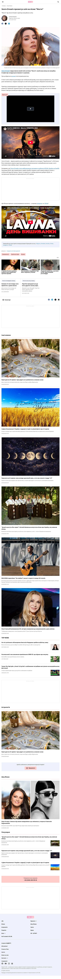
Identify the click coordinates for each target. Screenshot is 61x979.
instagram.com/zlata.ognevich (13, 251)
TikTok (46, 203)
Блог (2, 933)
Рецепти (3, 930)
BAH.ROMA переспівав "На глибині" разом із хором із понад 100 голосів (23, 578)
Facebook (43, 243)
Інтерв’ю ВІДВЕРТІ (6, 943)
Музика (23, 254)
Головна (4, 6)
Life (2, 921)
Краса (32, 930)
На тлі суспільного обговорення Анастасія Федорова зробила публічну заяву (24, 642)
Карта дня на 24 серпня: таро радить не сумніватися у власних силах (22, 380)
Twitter (51, 243)
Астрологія (4, 927)
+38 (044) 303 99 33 (30, 880)
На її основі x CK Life (6, 936)
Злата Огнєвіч (5, 71)
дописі (14, 76)
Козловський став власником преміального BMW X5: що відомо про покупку (24, 654)
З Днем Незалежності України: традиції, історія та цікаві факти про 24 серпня (25, 429)
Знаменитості (5, 254)
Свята (32, 927)
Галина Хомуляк (13, 16)
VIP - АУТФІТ (33, 933)
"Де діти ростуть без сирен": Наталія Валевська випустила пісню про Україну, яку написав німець (29, 528)
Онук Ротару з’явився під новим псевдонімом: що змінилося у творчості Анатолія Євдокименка (26, 822)
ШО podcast (4, 946)
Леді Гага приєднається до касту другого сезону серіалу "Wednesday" (30, 285)
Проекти (32, 921)
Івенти (3, 952)
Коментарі (7, 300)
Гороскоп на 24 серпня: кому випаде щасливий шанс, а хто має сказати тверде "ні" (26, 478)
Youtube (47, 243)
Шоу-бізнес (9, 6)
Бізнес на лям (4, 955)
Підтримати (32, 768)
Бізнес (3, 924)
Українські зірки (15, 254)
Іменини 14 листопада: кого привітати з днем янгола (10, 285)
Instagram (39, 203)
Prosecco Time (5, 949)
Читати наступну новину (29, 281)
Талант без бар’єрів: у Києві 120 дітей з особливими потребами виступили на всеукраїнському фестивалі (30, 667)
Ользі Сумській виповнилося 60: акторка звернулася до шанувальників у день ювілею (27, 629)
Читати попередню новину (8, 281)
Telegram (38, 243)
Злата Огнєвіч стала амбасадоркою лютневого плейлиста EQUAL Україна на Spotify (34, 168)
